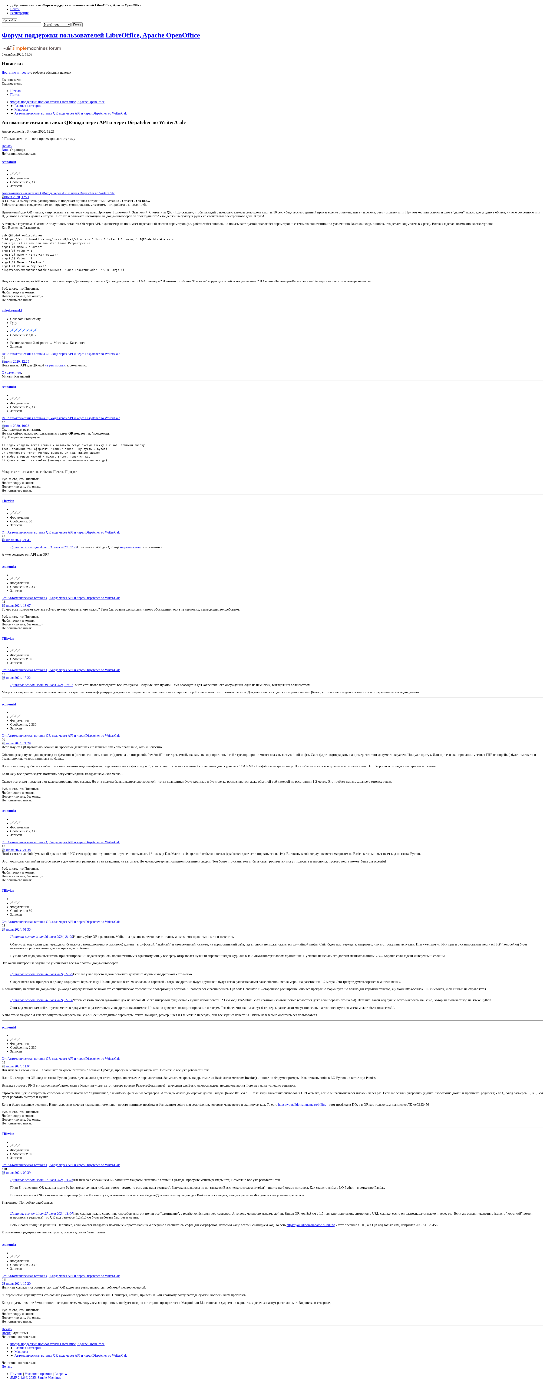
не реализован (55, 365)
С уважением (11, 372)
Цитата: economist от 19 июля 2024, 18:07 (41, 685)
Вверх (6, 1333)
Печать (7, 146)
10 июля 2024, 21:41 (16, 540)
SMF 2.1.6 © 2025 (23, 1377)
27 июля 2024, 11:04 (16, 1066)
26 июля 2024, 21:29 (16, 743)
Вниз (5, 150)
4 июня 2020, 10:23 (15, 426)
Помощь (16, 1374)
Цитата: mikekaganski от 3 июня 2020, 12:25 (43, 547)
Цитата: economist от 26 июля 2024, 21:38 (41, 1000)
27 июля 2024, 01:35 (16, 929)
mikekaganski (12, 310)
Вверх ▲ (61, 1374)
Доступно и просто (16, 72)
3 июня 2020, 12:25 (15, 361)
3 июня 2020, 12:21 (15, 197)
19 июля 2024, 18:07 (16, 605)
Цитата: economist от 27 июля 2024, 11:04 (41, 1180)
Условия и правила (38, 1374)
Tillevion (8, 501)
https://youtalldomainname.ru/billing (302, 1104)
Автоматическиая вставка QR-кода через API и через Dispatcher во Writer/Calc (58, 193)
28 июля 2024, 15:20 (16, 1283)
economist (9, 162)
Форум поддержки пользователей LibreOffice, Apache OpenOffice (101, 35)
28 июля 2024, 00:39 (16, 1172)
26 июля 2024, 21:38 (16, 850)
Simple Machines (49, 1377)
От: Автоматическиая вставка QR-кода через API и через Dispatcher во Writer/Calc (61, 532)
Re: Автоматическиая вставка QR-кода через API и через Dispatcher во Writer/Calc (61, 354)
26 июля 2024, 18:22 (16, 677)
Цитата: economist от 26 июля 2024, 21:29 (41, 936)
